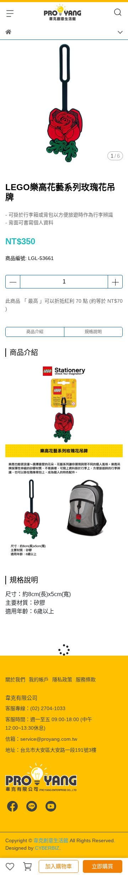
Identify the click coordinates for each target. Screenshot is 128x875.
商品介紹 (34, 331)
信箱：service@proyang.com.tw (41, 739)
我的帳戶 (39, 679)
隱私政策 (62, 679)
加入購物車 (58, 866)
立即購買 (102, 866)
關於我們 (15, 679)
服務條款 (86, 679)
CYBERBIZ (47, 848)
